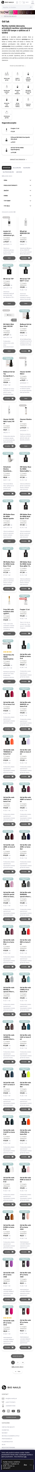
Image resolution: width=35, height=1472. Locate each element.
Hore (19, 1371)
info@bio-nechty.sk (11, 1398)
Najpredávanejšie (8, 172)
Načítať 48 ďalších (17, 1356)
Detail (9, 258)
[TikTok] (18, 1410)
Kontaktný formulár (11, 1417)
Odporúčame (6, 167)
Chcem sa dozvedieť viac (17, 65)
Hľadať (30, 7)
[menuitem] (8, 1427)
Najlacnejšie (17, 167)
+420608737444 (10, 1406)
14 (22, 1362)
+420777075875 (10, 1402)
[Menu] (32, 2)
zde (25, 1457)
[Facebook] (3, 1410)
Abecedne (19, 172)
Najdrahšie (26, 167)
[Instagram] (8, 1410)
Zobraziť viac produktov (17, 159)
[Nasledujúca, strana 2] (18, 1362)
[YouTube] (13, 1410)
